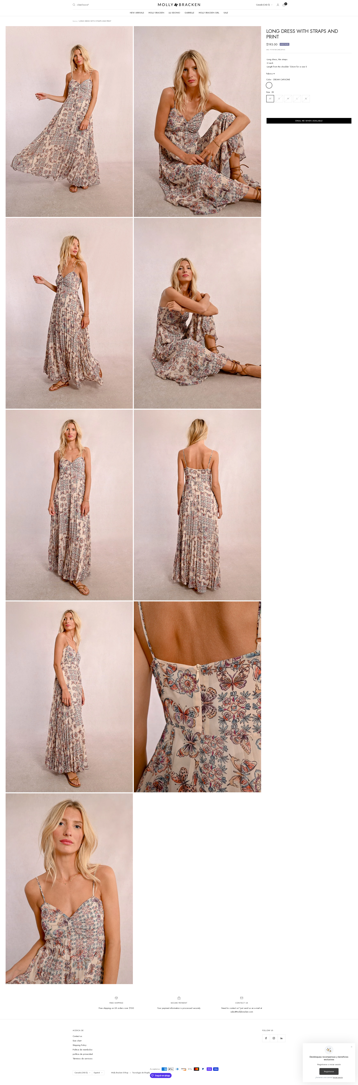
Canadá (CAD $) (263, 4)
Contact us (77, 1036)
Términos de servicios (82, 1058)
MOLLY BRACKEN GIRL (209, 12)
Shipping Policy (79, 1045)
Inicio (75, 21)
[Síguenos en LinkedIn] (281, 1038)
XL (306, 98)
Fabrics (270, 73)
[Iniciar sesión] (278, 5)
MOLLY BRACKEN (156, 12)
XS (270, 98)
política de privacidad (83, 1054)
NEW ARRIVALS (137, 12)
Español (97, 1072)
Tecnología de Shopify (141, 1072)
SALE (226, 12)
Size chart (77, 1040)
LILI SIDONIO (174, 12)
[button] (309, 121)
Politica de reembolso (82, 1049)
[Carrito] (283, 4)
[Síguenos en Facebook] (266, 1038)
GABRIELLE (189, 12)
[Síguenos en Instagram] (274, 1038)
